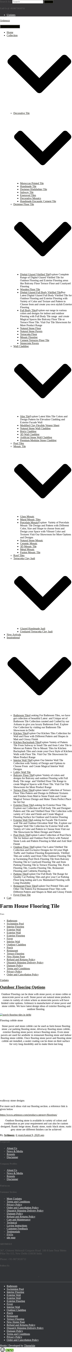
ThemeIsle (29, 1345)
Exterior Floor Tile (23, 805)
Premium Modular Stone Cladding (38, 440)
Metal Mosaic (27, 549)
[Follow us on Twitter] (14, 1275)
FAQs (10, 1234)
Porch (10, 947)
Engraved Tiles (28, 195)
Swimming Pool (15, 923)
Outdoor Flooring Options (22, 987)
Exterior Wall (14, 929)
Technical (12, 1222)
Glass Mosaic (27, 516)
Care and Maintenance (18, 1219)
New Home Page (16, 956)
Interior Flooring (15, 926)
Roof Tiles (18, 555)
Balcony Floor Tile (23, 775)
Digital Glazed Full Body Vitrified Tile (40, 292)
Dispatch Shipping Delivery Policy (25, 962)
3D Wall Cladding (29, 434)
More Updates (14, 1198)
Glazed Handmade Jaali (32, 628)
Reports (11, 1154)
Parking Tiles (20, 874)
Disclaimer (12, 1157)
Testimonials (13, 1231)
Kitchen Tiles (20, 733)
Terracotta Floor (28, 334)
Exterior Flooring (16, 935)
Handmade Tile (28, 186)
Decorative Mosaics (30, 198)
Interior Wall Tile (22, 760)
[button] (39, 110)
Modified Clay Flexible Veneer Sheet (39, 425)
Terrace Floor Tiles (23, 790)
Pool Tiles (18, 443)
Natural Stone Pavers (31, 331)
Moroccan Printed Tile (32, 183)
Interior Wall (13, 941)
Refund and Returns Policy (21, 959)
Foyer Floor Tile (22, 894)
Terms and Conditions (18, 968)
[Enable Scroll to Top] (2, 1349)
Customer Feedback (17, 1228)
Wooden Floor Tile (30, 289)
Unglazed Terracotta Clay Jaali (36, 631)
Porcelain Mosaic (29, 522)
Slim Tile (25, 416)
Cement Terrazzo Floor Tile (34, 340)
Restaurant (12, 950)
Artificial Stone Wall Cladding (36, 437)
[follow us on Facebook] (4, 1275)
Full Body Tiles (28, 310)
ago (30, 1135)
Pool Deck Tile (21, 835)
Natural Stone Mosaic (31, 540)
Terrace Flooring (15, 953)
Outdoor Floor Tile (23, 847)
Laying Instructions (17, 1225)
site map (11, 1237)
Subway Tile (26, 192)
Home (10, 32)
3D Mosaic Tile (28, 546)
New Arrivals (14, 634)
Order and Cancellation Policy (23, 974)
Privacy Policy (14, 971)
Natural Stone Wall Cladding (35, 428)
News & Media (15, 1151)
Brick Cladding (28, 431)
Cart (9, 897)
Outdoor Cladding (16, 944)
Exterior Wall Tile (22, 820)
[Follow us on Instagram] (33, 1275)
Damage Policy (15, 965)
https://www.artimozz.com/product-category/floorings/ (28, 1114)
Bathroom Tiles (21, 715)
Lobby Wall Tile (22, 772)
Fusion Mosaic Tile (30, 552)
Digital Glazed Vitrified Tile (35, 274)
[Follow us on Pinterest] (23, 1275)
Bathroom (12, 920)
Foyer (10, 938)
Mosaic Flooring (29, 337)
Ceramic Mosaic (28, 543)
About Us (12, 1148)
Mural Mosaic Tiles (30, 519)
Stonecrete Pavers (29, 343)
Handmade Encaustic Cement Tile (38, 201)
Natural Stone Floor (30, 328)
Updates (11, 14)
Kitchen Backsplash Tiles (26, 742)
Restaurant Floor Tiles (25, 885)
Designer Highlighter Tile (33, 189)
